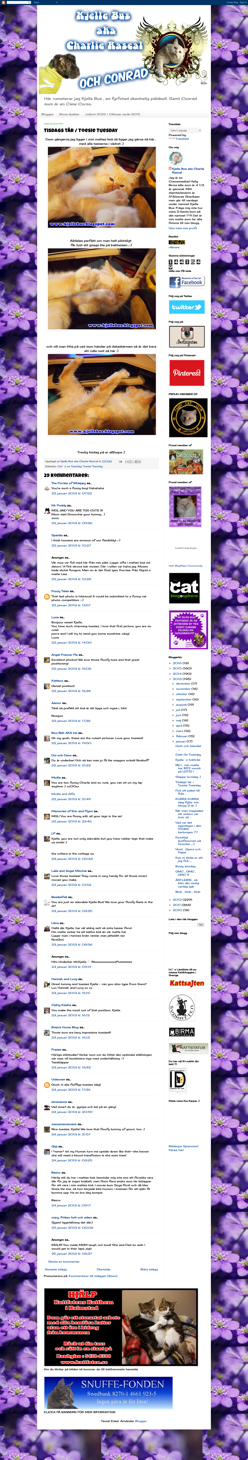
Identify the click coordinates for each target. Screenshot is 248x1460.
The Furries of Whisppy (68, 483)
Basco (56, 1172)
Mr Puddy (58, 505)
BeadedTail (59, 897)
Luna (55, 617)
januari (181, 741)
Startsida (103, 1269)
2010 (178, 910)
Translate (182, 138)
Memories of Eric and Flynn (72, 811)
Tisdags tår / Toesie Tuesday (188, 783)
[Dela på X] (133, 461)
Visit (185, 565)
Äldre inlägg (149, 1269)
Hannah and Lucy (64, 979)
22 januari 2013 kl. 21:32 (71, 765)
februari (182, 736)
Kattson (57, 680)
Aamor (56, 703)
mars (180, 731)
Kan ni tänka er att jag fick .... (189, 859)
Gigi (54, 1146)
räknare (174, 247)
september (184, 699)
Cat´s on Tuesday (70, 466)
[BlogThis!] (130, 461)
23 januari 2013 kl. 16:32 (71, 1067)
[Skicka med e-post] (126, 461)
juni (179, 715)
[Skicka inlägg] (120, 461)
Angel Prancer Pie (64, 654)
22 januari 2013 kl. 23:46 (71, 821)
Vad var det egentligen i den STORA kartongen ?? (188, 827)
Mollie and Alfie (63, 794)
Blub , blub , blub (187, 891)
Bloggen (48, 114)
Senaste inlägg (56, 1269)
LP (53, 833)
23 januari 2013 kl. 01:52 (71, 884)
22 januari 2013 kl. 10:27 (71, 545)
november (183, 688)
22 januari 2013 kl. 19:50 (71, 743)
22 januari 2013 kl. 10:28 (71, 579)
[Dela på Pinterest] (139, 461)
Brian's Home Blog (65, 1027)
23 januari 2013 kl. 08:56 (71, 944)
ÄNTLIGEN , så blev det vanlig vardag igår (187, 883)
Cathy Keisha (61, 1005)
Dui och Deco (61, 755)
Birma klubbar (69, 114)
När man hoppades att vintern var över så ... (189, 814)
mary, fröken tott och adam (71, 1217)
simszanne (59, 1101)
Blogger (141, 1421)
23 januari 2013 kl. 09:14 (71, 966)
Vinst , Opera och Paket (188, 851)
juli (178, 710)
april (179, 725)
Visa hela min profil (183, 228)
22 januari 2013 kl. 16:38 (71, 691)
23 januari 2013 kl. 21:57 (70, 1134)
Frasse (56, 1049)
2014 (178, 673)
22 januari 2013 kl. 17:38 (70, 720)
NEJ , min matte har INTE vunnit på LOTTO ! (188, 768)
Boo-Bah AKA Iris (64, 732)
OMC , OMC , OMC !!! (185, 873)
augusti (182, 704)
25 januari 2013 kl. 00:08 (72, 1227)
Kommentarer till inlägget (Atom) (93, 1276)
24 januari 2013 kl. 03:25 (71, 1160)
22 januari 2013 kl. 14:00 (71, 642)
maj (179, 720)
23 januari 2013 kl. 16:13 (70, 1037)
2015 (178, 668)
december (183, 683)
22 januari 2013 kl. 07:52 (71, 493)
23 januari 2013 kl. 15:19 (70, 993)
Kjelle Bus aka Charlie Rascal (188, 170)
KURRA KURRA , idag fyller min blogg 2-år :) (187, 802)
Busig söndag (185, 866)
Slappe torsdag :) (188, 777)
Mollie (56, 777)
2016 (178, 663)
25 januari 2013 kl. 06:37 (71, 1253)
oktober (182, 694)
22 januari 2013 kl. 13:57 (70, 605)
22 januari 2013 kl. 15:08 (71, 668)
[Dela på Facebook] (136, 461)
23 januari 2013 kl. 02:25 (71, 911)
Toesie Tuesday (93, 466)
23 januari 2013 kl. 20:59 (71, 1112)
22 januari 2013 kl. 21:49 (71, 799)
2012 (178, 899)
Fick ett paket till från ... (187, 792)
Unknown (58, 1079)
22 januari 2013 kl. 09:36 (71, 523)
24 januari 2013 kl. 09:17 (71, 1205)
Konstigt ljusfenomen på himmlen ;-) (188, 840)
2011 (177, 905)
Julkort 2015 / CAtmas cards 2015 (112, 114)
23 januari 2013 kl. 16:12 (70, 1015)
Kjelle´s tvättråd (187, 759)
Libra (55, 923)
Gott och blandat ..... (188, 747)
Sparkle (57, 535)
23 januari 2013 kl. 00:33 (72, 859)
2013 (178, 679)
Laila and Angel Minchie (69, 870)
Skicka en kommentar (64, 1261)
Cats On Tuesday (188, 754)
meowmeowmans (64, 1124)
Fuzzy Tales (60, 591)
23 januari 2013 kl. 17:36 (70, 1089)
